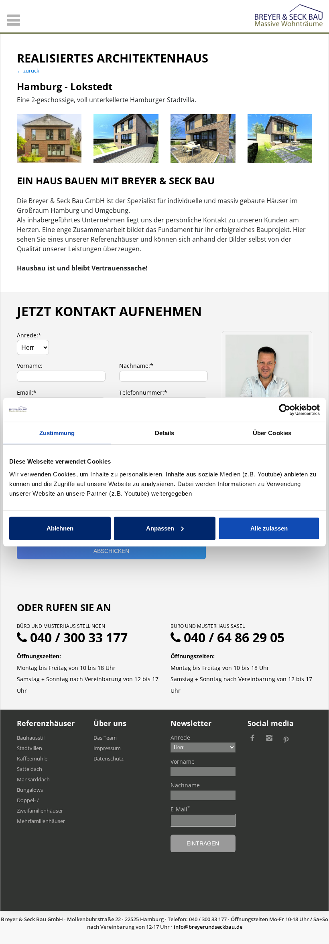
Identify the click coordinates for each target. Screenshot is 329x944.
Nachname (185, 785)
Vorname (183, 761)
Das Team (105, 737)
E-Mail (180, 809)
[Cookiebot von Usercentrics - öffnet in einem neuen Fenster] (285, 410)
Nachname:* (136, 365)
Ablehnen (60, 527)
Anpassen (160, 527)
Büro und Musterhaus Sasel (208, 626)
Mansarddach (33, 779)
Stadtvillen (29, 748)
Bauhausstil (31, 737)
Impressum (107, 748)
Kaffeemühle (32, 758)
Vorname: (30, 365)
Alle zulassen (269, 527)
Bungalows (30, 789)
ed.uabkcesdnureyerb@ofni (208, 926)
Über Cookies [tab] (272, 433)
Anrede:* (29, 335)
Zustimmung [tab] (57, 433)
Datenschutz (108, 758)
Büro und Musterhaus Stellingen (61, 626)
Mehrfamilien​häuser (41, 821)
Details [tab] (165, 433)
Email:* (27, 392)
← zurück (28, 70)
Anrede (180, 737)
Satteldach (29, 769)
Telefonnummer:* (143, 392)
